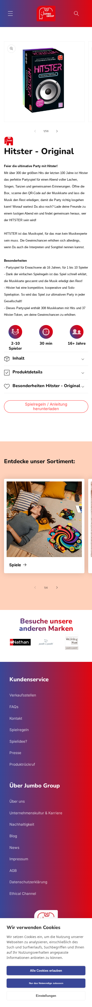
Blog (13, 836)
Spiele (15, 565)
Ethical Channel (22, 893)
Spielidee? (18, 741)
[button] (10, 13)
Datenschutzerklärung (28, 882)
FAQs (13, 707)
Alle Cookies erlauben (46, 970)
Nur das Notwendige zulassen (46, 983)
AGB (13, 870)
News (14, 847)
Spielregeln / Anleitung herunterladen (46, 406)
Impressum (18, 859)
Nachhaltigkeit (21, 824)
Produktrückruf (22, 764)
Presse (15, 753)
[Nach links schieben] (35, 131)
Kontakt (15, 718)
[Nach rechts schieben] (57, 131)
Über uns (17, 801)
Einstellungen (46, 996)
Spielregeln (19, 730)
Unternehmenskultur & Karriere (35, 813)
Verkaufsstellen (22, 695)
